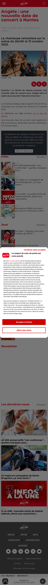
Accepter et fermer (24, 322)
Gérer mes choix (24, 330)
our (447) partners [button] (14, 261)
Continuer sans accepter (35, 249)
